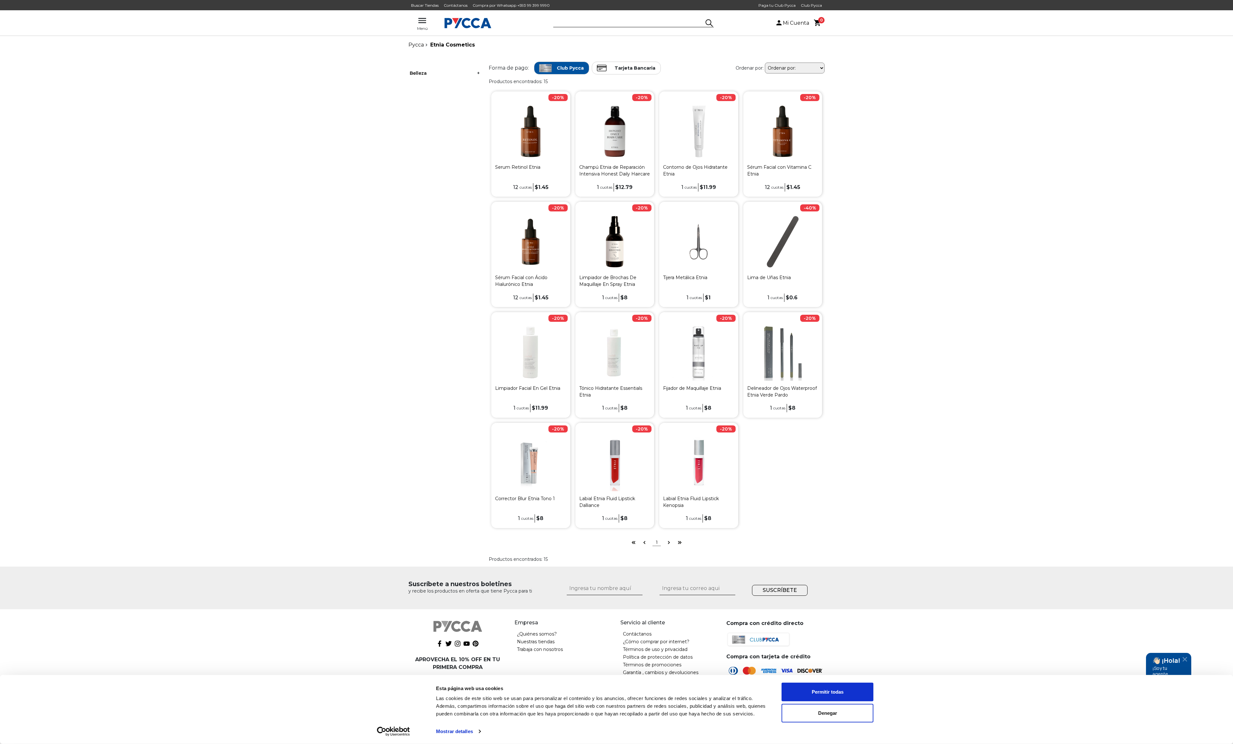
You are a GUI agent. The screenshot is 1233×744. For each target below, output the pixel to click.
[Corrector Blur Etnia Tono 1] (530, 462)
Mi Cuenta (796, 23)
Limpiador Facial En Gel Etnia (527, 388)
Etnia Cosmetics (452, 45)
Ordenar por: (750, 68)
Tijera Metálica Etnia (685, 277)
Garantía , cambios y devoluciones (660, 672)
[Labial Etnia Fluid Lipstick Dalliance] (614, 462)
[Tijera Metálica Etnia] (698, 241)
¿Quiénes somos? (537, 634)
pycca (416, 45)
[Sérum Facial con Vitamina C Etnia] (782, 131)
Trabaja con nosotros (540, 649)
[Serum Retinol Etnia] (530, 131)
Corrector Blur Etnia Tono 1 (525, 498)
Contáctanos (456, 5)
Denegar (827, 712)
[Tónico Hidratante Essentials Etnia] (614, 352)
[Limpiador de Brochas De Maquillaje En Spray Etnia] (614, 241)
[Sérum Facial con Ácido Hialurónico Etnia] (530, 241)
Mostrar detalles (454, 731)
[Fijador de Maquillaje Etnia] (698, 352)
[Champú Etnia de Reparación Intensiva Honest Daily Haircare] (614, 131)
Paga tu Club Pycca (777, 5)
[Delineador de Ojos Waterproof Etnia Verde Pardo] (782, 352)
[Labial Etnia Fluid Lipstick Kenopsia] (698, 462)
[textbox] (628, 23)
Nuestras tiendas (536, 642)
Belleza (418, 73)
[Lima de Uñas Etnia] (782, 241)
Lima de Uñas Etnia (769, 277)
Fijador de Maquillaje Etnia (692, 388)
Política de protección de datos (658, 657)
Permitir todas (828, 692)
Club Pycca (811, 5)
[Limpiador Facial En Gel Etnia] (530, 352)
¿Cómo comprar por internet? (656, 642)
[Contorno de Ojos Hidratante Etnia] (698, 131)
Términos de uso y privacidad (655, 649)
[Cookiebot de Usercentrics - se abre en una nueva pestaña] (393, 731)
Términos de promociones (652, 665)
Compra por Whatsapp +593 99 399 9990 (511, 5)
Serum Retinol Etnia (517, 167)
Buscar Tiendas (425, 5)
